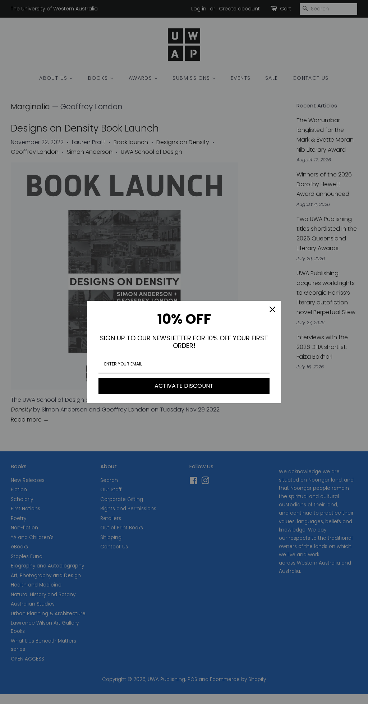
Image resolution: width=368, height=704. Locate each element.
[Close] (272, 309)
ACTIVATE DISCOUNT (184, 386)
